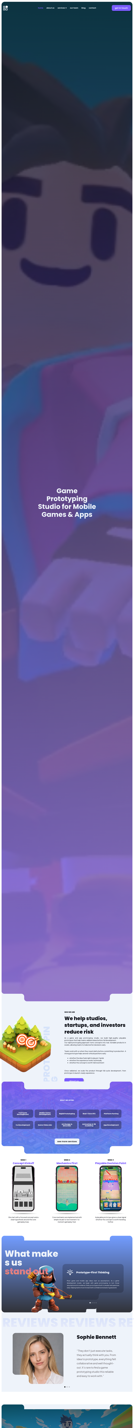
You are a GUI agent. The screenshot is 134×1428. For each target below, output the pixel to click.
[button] (90, 1302)
